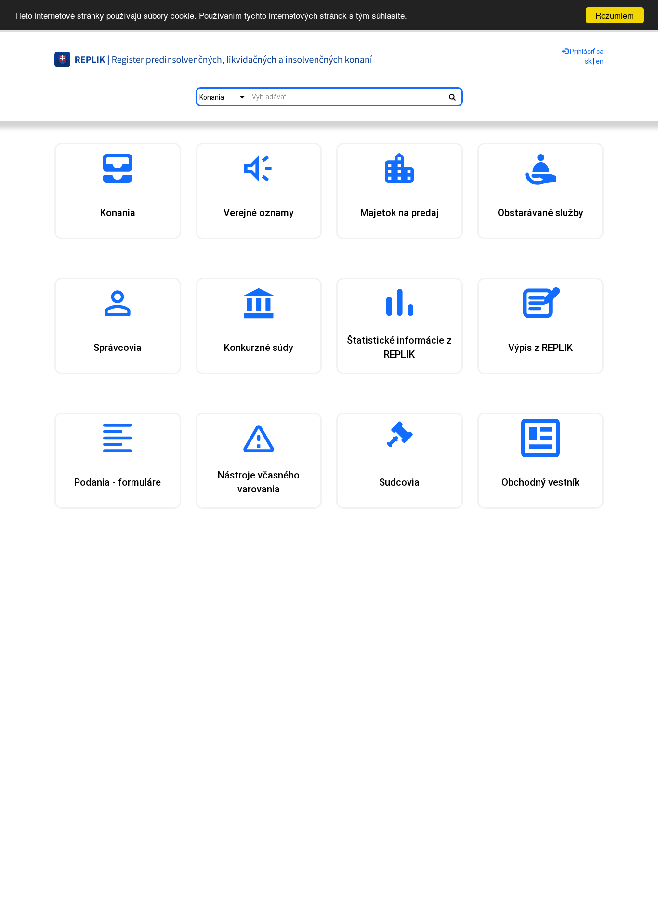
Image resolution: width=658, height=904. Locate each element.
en (600, 61)
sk (588, 61)
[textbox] (346, 97)
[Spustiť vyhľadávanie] (452, 97)
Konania (211, 97)
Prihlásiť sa (586, 51)
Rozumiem (614, 15)
